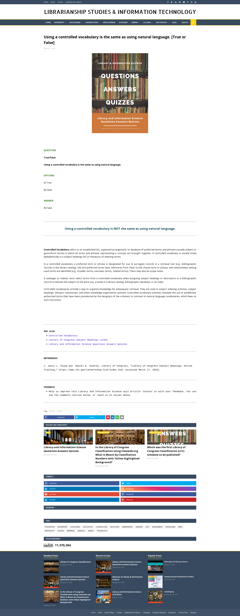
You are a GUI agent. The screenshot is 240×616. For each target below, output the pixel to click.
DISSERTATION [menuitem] (92, 22)
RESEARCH (81, 531)
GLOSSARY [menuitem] (123, 22)
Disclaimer (172, 613)
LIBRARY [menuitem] (134, 22)
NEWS (180, 527)
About (53, 2)
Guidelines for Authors (74, 2)
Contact (60, 2)
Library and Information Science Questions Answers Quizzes (88, 344)
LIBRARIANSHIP (127, 527)
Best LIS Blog (109, 613)
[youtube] (183, 2)
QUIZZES (52, 411)
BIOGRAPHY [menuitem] (59, 22)
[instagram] (191, 2)
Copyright (146, 613)
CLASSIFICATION (101, 527)
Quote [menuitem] (185, 22)
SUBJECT (60, 411)
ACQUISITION (49, 527)
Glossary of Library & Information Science (127, 578)
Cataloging (169, 592)
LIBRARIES (139, 527)
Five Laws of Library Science (176, 562)
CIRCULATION (88, 527)
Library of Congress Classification (75, 562)
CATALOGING (75, 527)
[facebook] (168, 2)
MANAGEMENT (157, 527)
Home (46, 2)
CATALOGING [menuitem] (74, 22)
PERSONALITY (49, 531)
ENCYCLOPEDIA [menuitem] (109, 22)
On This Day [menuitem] (161, 22)
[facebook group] (158, 494)
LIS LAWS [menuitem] (147, 22)
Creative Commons (159, 613)
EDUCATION (114, 527)
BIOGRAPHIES (62, 527)
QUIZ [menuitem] (174, 22)
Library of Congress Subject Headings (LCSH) (78, 340)
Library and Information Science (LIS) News (126, 593)
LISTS (147, 527)
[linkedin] (175, 2)
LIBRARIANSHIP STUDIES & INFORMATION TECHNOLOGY (120, 11)
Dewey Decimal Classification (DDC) (179, 577)
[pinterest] (179, 2)
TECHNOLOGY (102, 531)
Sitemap (193, 613)
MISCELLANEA (170, 527)
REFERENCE (71, 531)
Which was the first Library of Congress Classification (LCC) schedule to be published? (166, 451)
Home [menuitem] (48, 22)
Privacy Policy (183, 613)
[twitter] (171, 2)
